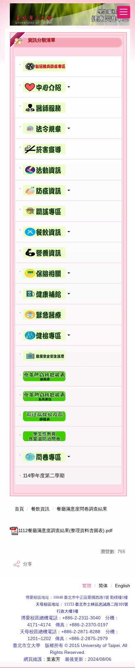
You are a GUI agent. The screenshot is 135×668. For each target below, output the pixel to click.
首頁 (19, 508)
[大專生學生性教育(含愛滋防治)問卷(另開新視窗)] (68, 436)
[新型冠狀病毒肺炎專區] (68, 66)
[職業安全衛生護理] (68, 356)
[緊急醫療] (68, 314)
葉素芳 (53, 659)
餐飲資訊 (40, 508)
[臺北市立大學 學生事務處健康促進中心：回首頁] (70, 14)
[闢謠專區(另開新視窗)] (68, 211)
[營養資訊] (68, 252)
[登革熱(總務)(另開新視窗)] (68, 376)
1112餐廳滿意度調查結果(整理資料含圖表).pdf (65, 530)
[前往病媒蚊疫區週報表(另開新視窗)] (68, 416)
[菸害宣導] (68, 149)
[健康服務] (68, 107)
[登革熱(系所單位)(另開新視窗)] (68, 396)
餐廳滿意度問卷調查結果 (82, 508)
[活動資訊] (68, 170)
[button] (68, 87)
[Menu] (123, 12)
